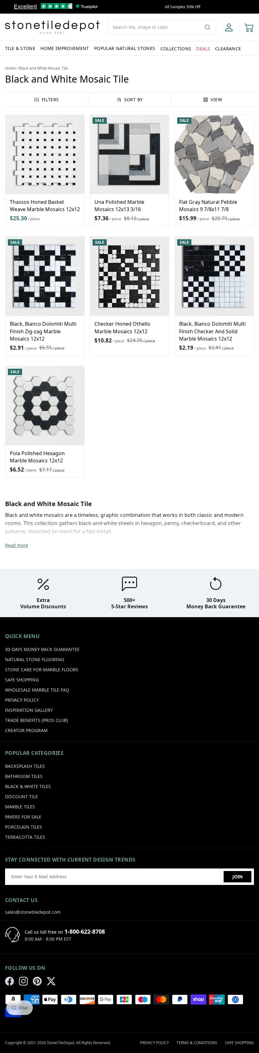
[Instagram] (23, 981)
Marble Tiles (20, 807)
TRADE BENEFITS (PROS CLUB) (36, 720)
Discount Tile (21, 796)
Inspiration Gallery (29, 710)
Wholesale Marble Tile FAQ (37, 690)
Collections (175, 49)
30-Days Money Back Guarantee (42, 649)
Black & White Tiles (28, 786)
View (216, 100)
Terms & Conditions (197, 1042)
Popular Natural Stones (124, 48)
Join (237, 877)
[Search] (210, 27)
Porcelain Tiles (23, 827)
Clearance (228, 49)
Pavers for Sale (23, 817)
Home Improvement (64, 48)
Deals (203, 49)
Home (10, 68)
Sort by (133, 100)
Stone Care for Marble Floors (41, 670)
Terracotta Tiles (25, 837)
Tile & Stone (20, 48)
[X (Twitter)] (51, 981)
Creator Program (26, 730)
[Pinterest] (37, 981)
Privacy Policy (22, 700)
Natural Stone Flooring (34, 659)
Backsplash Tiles (25, 766)
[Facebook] (9, 981)
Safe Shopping (22, 680)
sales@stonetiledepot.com (33, 912)
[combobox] (161, 27)
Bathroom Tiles (24, 776)
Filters (50, 100)
